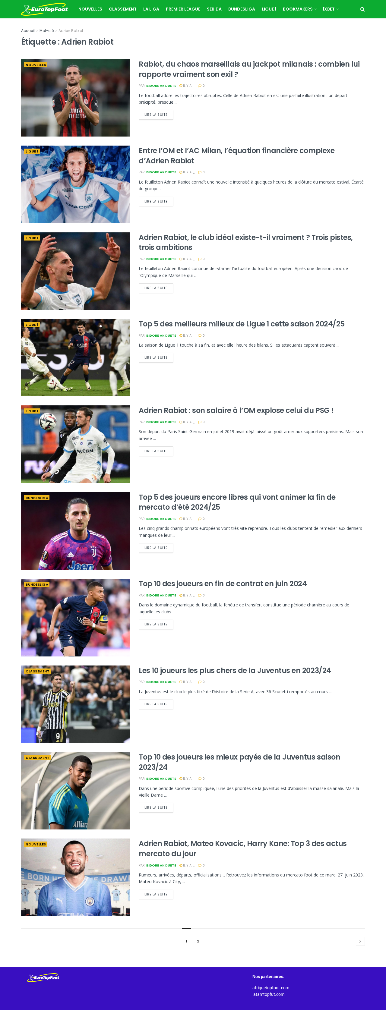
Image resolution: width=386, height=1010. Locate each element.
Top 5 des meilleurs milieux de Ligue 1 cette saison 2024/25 (242, 324)
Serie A (214, 9)
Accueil (28, 30)
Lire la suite (158, 113)
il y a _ (188, 85)
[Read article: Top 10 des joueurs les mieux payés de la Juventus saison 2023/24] (75, 790)
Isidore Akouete (161, 85)
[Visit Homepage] (44, 9)
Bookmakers (298, 9)
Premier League (183, 9)
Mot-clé (47, 30)
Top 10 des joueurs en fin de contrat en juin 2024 (223, 584)
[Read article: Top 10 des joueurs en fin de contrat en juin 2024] (75, 617)
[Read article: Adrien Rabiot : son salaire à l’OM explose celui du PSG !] (75, 444)
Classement (123, 9)
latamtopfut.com (268, 994)
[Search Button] (362, 9)
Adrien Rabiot (71, 30)
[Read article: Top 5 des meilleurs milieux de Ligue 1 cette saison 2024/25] (75, 357)
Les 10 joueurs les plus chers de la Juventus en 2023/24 (235, 670)
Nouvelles (90, 9)
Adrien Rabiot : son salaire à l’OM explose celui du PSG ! (236, 410)
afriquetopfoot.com (270, 987)
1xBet (329, 9)
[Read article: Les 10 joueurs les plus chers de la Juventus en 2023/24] (75, 704)
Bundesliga (241, 9)
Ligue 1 (269, 9)
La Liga (151, 9)
